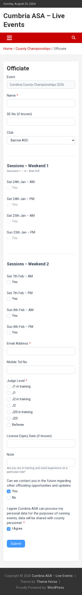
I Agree (16, 528)
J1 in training (21, 386)
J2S (14, 418)
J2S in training (22, 412)
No (13, 497)
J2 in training (21, 399)
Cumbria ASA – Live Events (52, 576)
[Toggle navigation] (9, 38)
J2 (13, 405)
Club (10, 133)
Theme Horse (47, 582)
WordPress (55, 587)
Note (10, 454)
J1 (13, 393)
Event (11, 77)
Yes (14, 187)
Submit (16, 543)
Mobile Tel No (17, 362)
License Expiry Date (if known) (29, 436)
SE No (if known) (19, 114)
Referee (17, 424)
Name (12, 95)
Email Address (19, 343)
